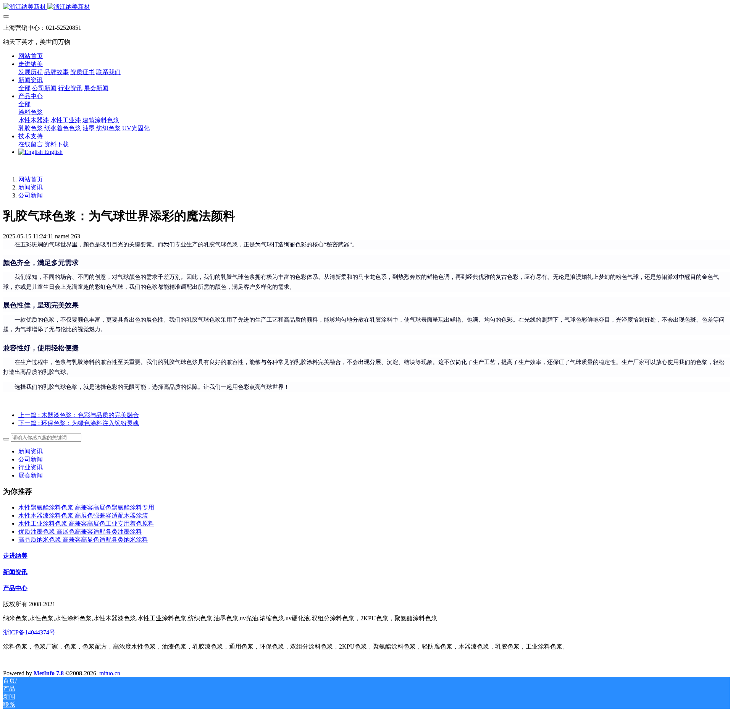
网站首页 (30, 56)
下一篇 (78, 423)
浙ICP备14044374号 (29, 632)
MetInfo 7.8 (49, 673)
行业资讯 (30, 467)
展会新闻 (30, 475)
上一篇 (78, 415)
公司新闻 (30, 195)
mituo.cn (109, 673)
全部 (24, 88)
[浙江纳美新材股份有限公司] (366, 7)
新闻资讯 (30, 187)
